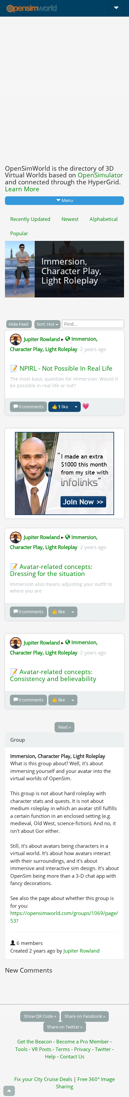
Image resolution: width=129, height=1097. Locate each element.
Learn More (22, 189)
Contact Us (72, 1056)
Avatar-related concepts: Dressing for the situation (51, 570)
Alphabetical (104, 219)
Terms (63, 1049)
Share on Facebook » (84, 1016)
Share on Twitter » (64, 1027)
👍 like (60, 407)
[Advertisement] (64, 89)
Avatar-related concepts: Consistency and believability (53, 675)
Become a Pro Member (83, 1041)
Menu (67, 200)
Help (50, 1056)
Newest (70, 219)
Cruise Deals (58, 1079)
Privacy (82, 1049)
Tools (22, 1049)
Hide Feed (19, 324)
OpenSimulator (100, 175)
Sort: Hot (46, 324)
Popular (19, 233)
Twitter (103, 1049)
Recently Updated (30, 219)
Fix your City (28, 1079)
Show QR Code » (40, 1016)
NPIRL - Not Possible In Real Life (66, 368)
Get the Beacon (34, 1041)
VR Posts (42, 1049)
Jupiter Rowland (42, 338)
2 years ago (93, 349)
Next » (64, 727)
